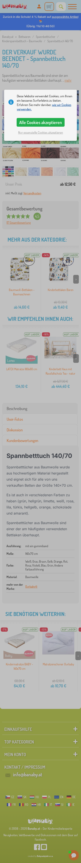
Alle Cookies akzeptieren (40, 122)
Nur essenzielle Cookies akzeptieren (40, 132)
